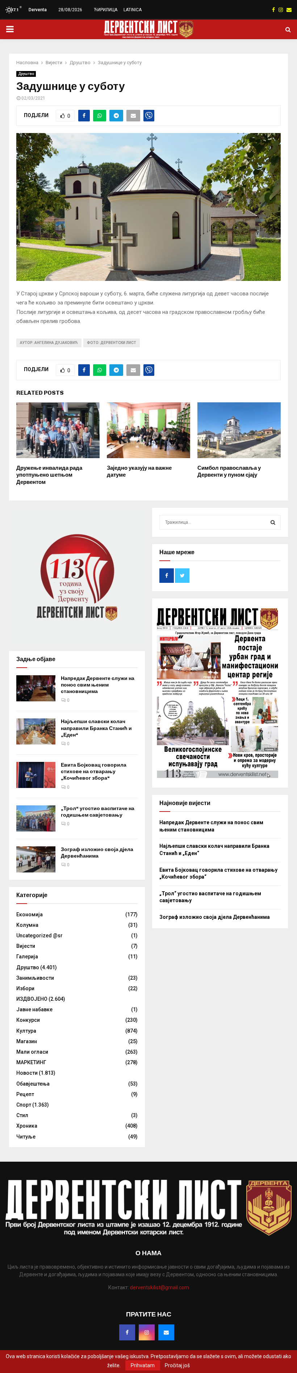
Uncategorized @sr (39, 935)
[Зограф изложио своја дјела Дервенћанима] (35, 859)
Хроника (26, 1126)
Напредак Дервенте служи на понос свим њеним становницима (97, 684)
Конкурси (28, 1020)
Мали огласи (32, 1052)
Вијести (25, 946)
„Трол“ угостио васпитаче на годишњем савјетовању (97, 811)
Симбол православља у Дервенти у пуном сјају (229, 471)
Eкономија (29, 914)
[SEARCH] (273, 522)
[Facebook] (127, 1332)
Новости (27, 1073)
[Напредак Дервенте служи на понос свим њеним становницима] (35, 688)
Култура (26, 1031)
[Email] (166, 1332)
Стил (22, 1115)
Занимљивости (35, 978)
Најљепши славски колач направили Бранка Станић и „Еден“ (96, 728)
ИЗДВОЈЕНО (31, 999)
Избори (25, 988)
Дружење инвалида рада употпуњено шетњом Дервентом (49, 475)
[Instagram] (147, 1332)
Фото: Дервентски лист (111, 343)
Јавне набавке (34, 1009)
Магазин (26, 1041)
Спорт (23, 1105)
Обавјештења (33, 1084)
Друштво (26, 74)
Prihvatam (143, 1365)
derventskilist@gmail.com (159, 1287)
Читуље (25, 1137)
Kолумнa (27, 925)
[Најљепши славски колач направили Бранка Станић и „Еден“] (35, 731)
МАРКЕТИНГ (31, 1062)
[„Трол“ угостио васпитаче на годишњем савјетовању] (35, 818)
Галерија (27, 956)
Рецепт (25, 1094)
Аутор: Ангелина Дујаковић (49, 343)
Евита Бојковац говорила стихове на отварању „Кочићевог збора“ (93, 771)
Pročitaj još (177, 1365)
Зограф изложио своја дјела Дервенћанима (97, 852)
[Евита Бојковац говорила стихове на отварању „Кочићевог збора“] (35, 775)
